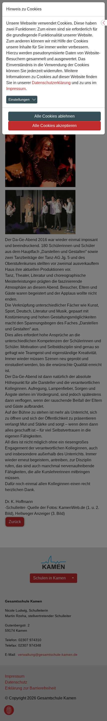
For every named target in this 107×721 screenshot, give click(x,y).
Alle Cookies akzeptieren (54, 126)
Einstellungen (19, 99)
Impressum (16, 89)
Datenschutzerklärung (51, 83)
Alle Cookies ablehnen (54, 116)
